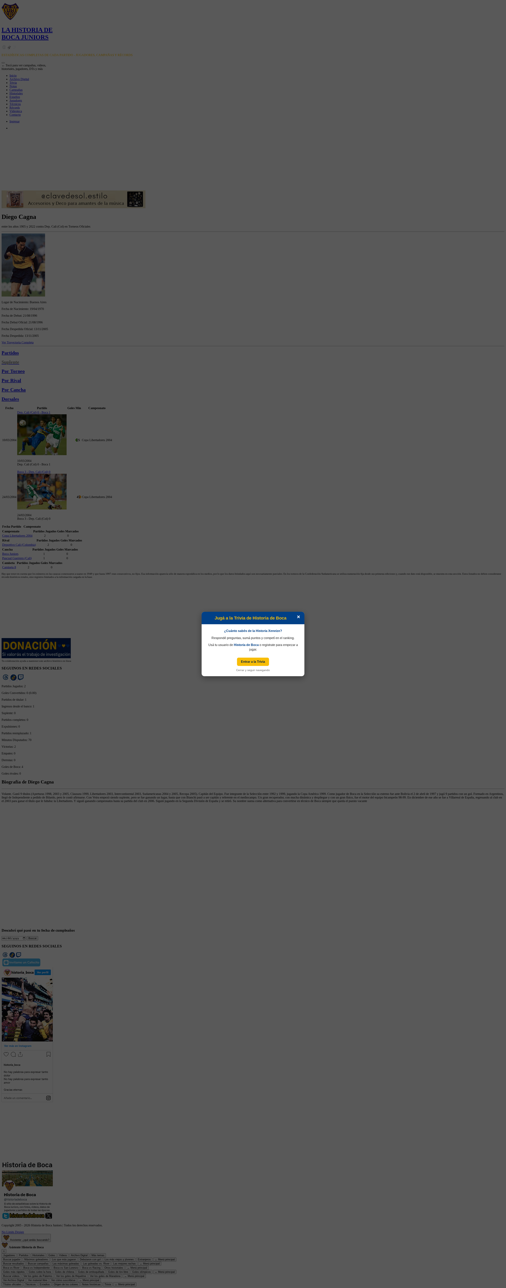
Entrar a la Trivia (253, 661)
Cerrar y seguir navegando (253, 670)
